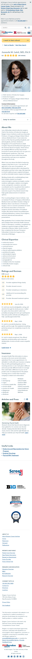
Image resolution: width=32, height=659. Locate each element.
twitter (12, 656)
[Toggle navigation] (29, 27)
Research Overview (7, 576)
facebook (8, 656)
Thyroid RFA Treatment (11, 455)
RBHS (3, 571)
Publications (5, 545)
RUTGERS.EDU (6, 573)
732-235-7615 (6, 112)
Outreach (4, 543)
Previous (24, 399)
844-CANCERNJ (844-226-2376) (11, 108)
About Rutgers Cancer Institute (11, 536)
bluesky (14, 656)
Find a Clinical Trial (7, 561)
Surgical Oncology (9, 453)
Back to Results (9, 45)
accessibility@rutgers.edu (9, 638)
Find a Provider (6, 559)
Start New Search (20, 45)
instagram (20, 656)
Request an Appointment (9, 557)
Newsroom (5, 541)
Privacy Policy (6, 602)
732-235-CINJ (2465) (7, 583)
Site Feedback (6, 605)
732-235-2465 (21, 21)
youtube (23, 656)
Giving (4, 538)
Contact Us (5, 585)
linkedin (17, 656)
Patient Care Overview (8, 553)
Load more (5, 348)
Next (26, 399)
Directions (5, 588)
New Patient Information (9, 555)
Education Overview (8, 569)
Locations (5, 590)
